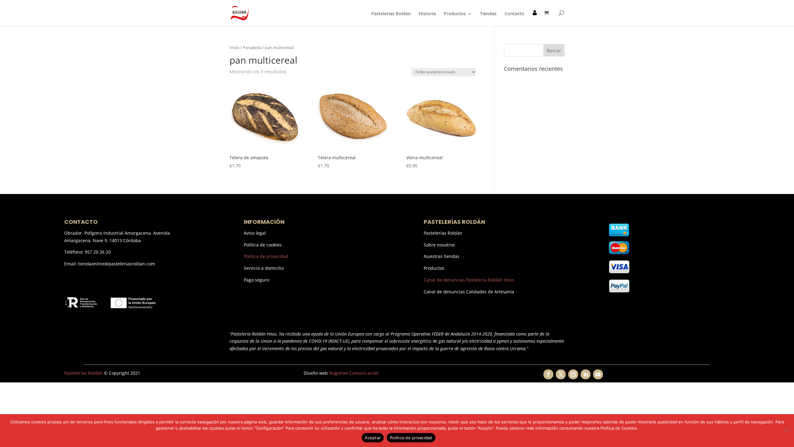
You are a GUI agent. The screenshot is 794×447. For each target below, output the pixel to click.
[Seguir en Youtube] (598, 374)
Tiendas (488, 13)
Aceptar (373, 437)
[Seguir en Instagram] (573, 374)
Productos (455, 13)
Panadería (252, 47)
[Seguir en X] (561, 374)
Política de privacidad (266, 256)
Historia (427, 13)
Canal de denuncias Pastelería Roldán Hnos (469, 280)
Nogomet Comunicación (354, 373)
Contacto (514, 13)
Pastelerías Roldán (391, 13)
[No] (786, 430)
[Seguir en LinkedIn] (586, 374)
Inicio (234, 47)
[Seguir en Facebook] (548, 374)
